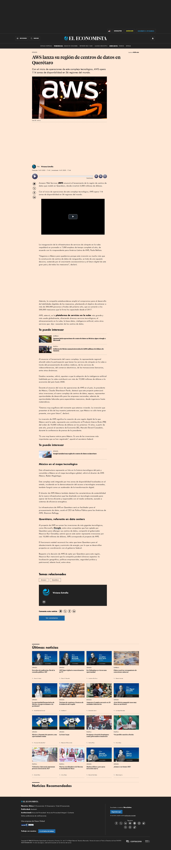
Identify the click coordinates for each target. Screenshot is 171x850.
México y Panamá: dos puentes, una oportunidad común (44, 735)
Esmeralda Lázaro (92, 710)
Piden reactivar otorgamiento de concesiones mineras (125, 671)
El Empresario (50, 806)
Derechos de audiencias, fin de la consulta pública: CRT (43, 671)
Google (57, 528)
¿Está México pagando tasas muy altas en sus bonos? (125, 703)
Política (55, 346)
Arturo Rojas (118, 742)
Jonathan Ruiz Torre (93, 678)
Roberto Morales (119, 678)
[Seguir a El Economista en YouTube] (130, 823)
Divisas (128, 46)
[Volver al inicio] (60, 801)
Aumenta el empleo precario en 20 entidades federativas (98, 703)
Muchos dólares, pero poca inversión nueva (95, 767)
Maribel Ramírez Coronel (39, 710)
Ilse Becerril (63, 710)
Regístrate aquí (116, 812)
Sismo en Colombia (71, 46)
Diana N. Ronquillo (65, 678)
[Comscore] (134, 841)
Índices (121, 46)
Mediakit (34, 809)
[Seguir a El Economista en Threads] (130, 827)
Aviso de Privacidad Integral (56, 813)
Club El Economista (62, 806)
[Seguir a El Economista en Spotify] (135, 823)
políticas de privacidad (130, 815)
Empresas (55, 336)
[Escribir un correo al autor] (44, 602)
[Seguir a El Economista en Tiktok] (135, 827)
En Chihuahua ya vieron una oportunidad (96, 671)
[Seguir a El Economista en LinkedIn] (125, 823)
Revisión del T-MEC (86, 46)
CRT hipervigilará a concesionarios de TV (71, 671)
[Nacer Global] (27, 825)
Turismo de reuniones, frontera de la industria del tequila (71, 703)
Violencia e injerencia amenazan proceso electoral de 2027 (43, 767)
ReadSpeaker (89, 178)
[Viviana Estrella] (34, 167)
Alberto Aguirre (119, 774)
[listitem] (35, 176)
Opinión (34, 667)
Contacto (71, 813)
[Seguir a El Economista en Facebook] (116, 823)
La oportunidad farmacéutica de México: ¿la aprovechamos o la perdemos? (43, 704)
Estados (34, 52)
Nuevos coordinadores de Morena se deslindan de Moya (71, 767)
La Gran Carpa (64, 735)
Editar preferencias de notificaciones (33, 816)
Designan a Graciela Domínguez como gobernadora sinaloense (97, 735)
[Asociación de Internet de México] (147, 841)
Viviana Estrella (47, 166)
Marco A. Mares (37, 678)
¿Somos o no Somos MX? (122, 767)
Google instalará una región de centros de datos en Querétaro (75, 454)
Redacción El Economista (66, 742)
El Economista (39, 806)
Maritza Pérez (91, 742)
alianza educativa (101, 46)
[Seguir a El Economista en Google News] (125, 827)
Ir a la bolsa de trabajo (47, 831)
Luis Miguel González (120, 710)
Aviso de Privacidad (39, 813)
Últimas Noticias (46, 46)
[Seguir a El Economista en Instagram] (139, 823)
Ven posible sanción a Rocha (124, 735)
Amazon (43, 580)
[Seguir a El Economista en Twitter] (121, 823)
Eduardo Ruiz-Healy (93, 774)
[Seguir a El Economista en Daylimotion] (144, 823)
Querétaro (55, 580)
